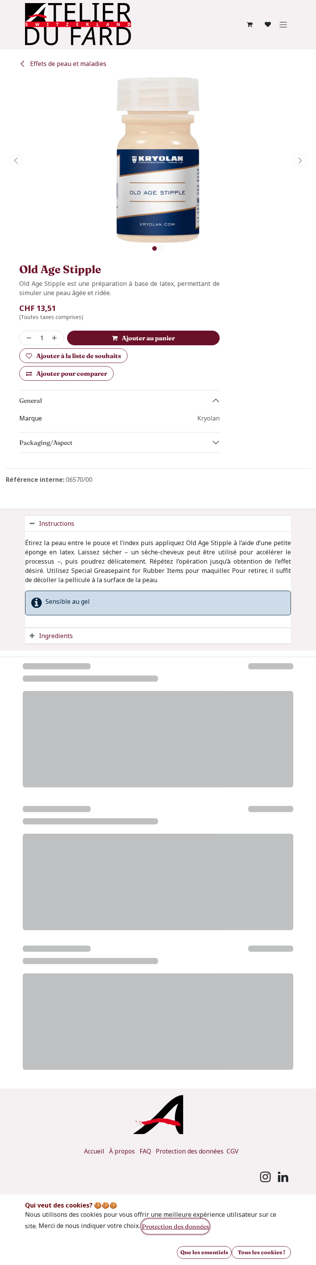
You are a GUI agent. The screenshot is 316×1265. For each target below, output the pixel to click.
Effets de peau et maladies (67, 63)
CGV (233, 1151)
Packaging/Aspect (45, 442)
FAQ (145, 1151)
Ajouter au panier (148, 338)
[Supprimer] (27, 338)
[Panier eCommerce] (249, 24)
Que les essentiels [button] (204, 1252)
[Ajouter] (56, 338)
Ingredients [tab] (56, 636)
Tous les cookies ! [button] (261, 1252)
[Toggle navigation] (283, 24)
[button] (16, 160)
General (30, 400)
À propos (122, 1151)
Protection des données (190, 1151)
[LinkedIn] (283, 1177)
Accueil (94, 1151)
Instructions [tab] (56, 523)
